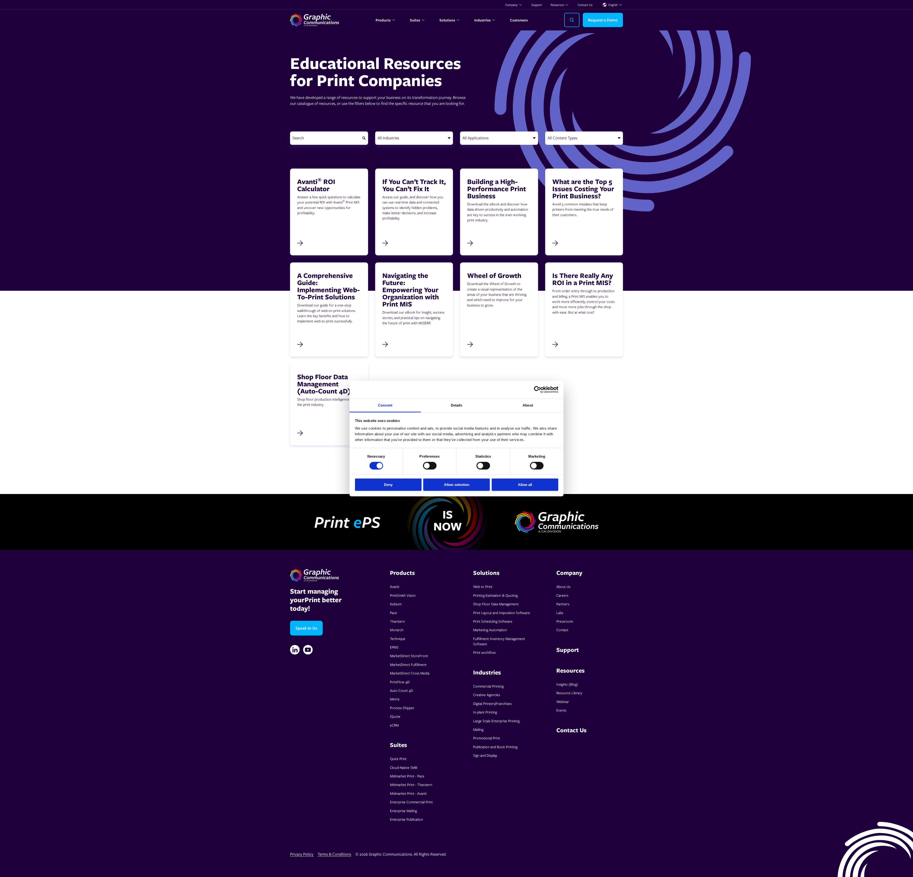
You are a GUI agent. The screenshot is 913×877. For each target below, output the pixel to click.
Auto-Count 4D (401, 690)
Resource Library (569, 692)
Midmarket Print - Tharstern (411, 784)
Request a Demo (603, 20)
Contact (562, 629)
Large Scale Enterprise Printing (496, 720)
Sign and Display (485, 755)
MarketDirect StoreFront (409, 655)
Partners (562, 603)
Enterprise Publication (406, 819)
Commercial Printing (488, 686)
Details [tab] (456, 405)
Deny (388, 485)
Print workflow (484, 652)
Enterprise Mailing (403, 810)
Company (511, 5)
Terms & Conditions (334, 854)
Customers (519, 20)
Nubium (396, 603)
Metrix (394, 699)
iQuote (395, 716)
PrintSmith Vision (403, 595)
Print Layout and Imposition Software (501, 612)
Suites (415, 20)
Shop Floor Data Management (496, 603)
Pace (393, 612)
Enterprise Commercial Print (411, 801)
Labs (559, 612)
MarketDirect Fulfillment (408, 664)
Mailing (478, 729)
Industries (482, 20)
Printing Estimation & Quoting (495, 595)
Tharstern (397, 621)
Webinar (562, 701)
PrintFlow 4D (400, 681)
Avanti (394, 586)
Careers (562, 595)
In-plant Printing (485, 712)
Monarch (396, 629)
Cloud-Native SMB (403, 767)
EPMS (394, 647)
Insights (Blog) (567, 684)
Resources (557, 5)
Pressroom (564, 621)
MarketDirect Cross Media (409, 673)
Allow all (525, 485)
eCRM (394, 725)
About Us (563, 586)
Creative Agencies (486, 694)
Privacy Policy (301, 854)
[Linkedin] (295, 649)
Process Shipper (402, 707)
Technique (397, 638)
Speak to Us (306, 628)
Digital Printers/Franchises (492, 703)
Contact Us (585, 5)
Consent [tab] (385, 405)
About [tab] (528, 405)
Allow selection (456, 485)
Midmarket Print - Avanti (408, 793)
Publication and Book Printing (495, 746)
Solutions (447, 20)
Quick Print (398, 758)
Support (536, 5)
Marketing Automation (490, 629)
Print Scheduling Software (492, 621)
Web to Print (482, 586)
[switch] (430, 466)
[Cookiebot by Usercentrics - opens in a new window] (537, 389)
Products (383, 20)
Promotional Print (486, 738)
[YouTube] (308, 649)
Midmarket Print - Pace (407, 776)
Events (561, 710)
